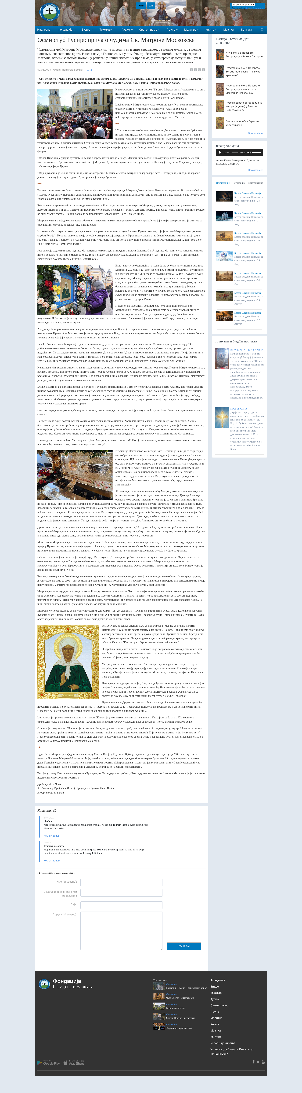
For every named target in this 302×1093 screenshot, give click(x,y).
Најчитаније (239, 183)
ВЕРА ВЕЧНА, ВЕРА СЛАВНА (246, 350)
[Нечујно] (249, 152)
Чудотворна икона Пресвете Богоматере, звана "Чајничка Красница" (243, 71)
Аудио (214, 999)
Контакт (215, 1037)
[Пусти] (220, 152)
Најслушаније (255, 183)
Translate (258, 8)
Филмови (171, 984)
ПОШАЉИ (184, 946)
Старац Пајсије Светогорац (180, 1018)
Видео (214, 986)
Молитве (216, 1018)
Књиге (214, 1024)
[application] (240, 152)
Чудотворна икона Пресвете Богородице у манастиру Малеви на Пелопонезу (243, 89)
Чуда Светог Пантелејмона (180, 998)
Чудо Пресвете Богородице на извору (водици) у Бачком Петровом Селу (244, 106)
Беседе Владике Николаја (247, 193)
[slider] (257, 152)
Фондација (217, 980)
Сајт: (74, 904)
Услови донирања (222, 1043)
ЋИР (140, 5)
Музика (215, 1030)
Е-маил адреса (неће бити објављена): (60, 893)
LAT (151, 5)
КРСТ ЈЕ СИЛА (238, 408)
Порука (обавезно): (65, 914)
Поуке (214, 1011)
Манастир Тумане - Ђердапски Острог (186, 988)
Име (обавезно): (66, 881)
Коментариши (52, 835)
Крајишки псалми (175, 1008)
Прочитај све (255, 133)
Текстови (216, 993)
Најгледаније (223, 183)
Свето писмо (219, 1005)
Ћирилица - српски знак (179, 1028)
